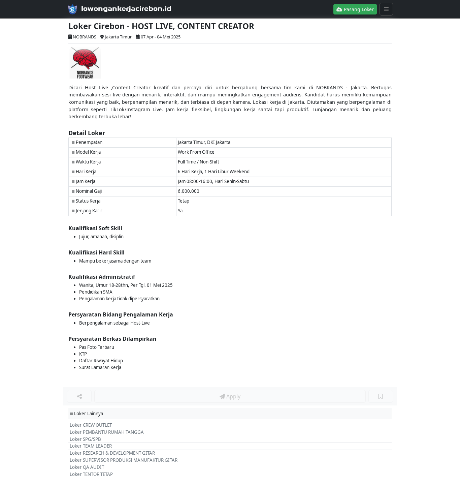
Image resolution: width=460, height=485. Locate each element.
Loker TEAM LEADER (91, 446)
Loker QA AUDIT (87, 467)
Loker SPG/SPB (85, 439)
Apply (232, 396)
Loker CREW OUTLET (91, 425)
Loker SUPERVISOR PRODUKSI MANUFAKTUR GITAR (123, 460)
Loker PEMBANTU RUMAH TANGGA (107, 432)
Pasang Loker (358, 9)
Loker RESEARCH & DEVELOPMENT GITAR (112, 453)
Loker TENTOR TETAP (91, 474)
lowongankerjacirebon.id (126, 8)
